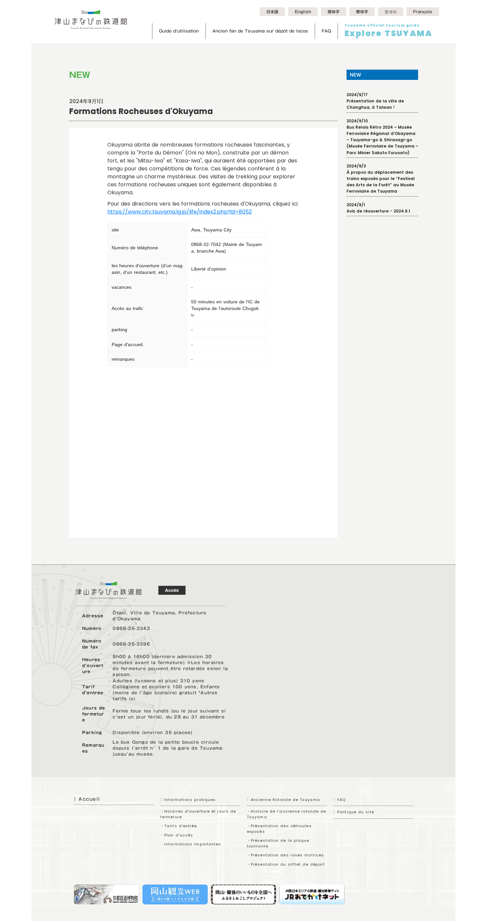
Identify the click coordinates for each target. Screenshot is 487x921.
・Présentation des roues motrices (285, 855)
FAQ (326, 31)
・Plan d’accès (176, 835)
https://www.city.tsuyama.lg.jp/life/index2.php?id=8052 (179, 211)
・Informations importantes (190, 844)
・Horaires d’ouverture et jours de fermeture (198, 814)
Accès (172, 590)
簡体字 (334, 12)
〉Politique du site (353, 812)
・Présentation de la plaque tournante (278, 843)
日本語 (272, 12)
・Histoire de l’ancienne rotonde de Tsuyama (286, 814)
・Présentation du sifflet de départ (286, 864)
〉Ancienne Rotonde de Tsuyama (283, 799)
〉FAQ (339, 799)
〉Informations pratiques (188, 799)
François (422, 12)
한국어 (391, 12)
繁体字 (362, 12)
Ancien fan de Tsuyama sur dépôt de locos (260, 31)
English (303, 12)
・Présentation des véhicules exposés (279, 828)
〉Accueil (87, 799)
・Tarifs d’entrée (178, 826)
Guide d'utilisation (179, 31)
